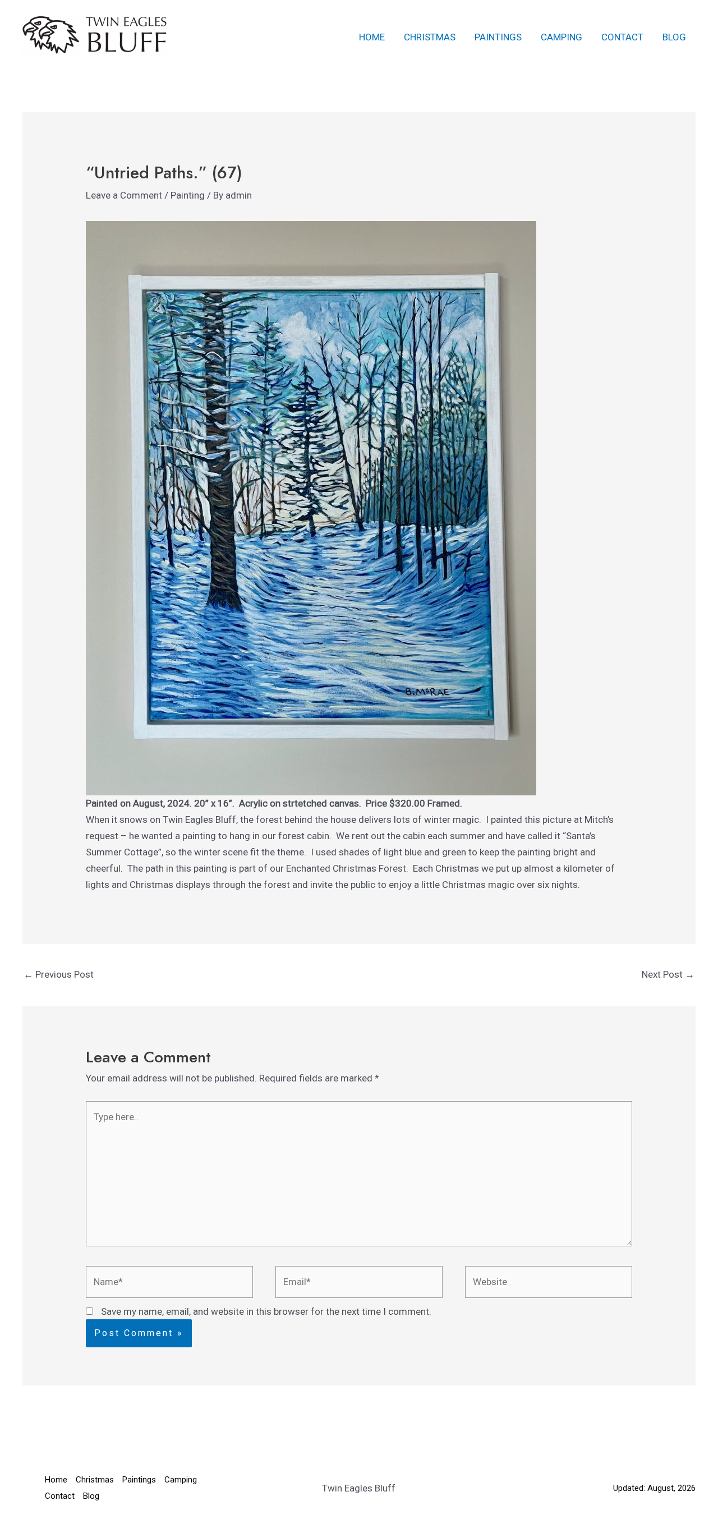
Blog (674, 37)
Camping (561, 37)
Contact (622, 37)
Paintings (498, 37)
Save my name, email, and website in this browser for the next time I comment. (266, 1311)
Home (372, 37)
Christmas (429, 37)
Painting (188, 195)
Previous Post (59, 974)
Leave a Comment (124, 195)
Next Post (668, 974)
